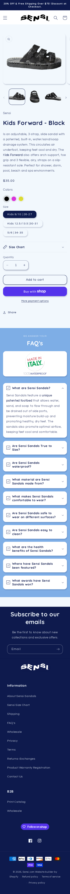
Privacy (12, 740)
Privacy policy (37, 883)
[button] (5, 17)
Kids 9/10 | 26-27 (19, 214)
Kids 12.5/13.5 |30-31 (22, 223)
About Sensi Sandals (21, 696)
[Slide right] (66, 98)
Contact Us (15, 776)
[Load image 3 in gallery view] (53, 97)
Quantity (8, 257)
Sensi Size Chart (18, 705)
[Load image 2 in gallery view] (35, 97)
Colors (8, 189)
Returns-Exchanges (21, 758)
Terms (11, 749)
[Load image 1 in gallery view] (17, 97)
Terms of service (51, 877)
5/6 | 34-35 (15, 232)
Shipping (13, 713)
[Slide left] (4, 98)
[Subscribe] (58, 649)
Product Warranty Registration (28, 767)
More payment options (35, 301)
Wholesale (14, 731)
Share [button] (12, 312)
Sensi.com (28, 872)
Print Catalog (16, 801)
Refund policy (30, 877)
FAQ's (11, 723)
